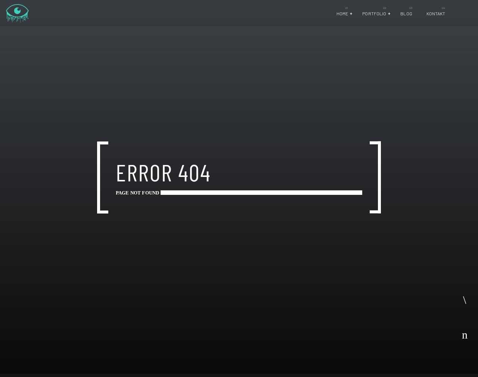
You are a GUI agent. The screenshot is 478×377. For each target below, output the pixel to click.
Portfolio (374, 13)
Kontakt (436, 13)
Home (342, 13)
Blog (406, 13)
